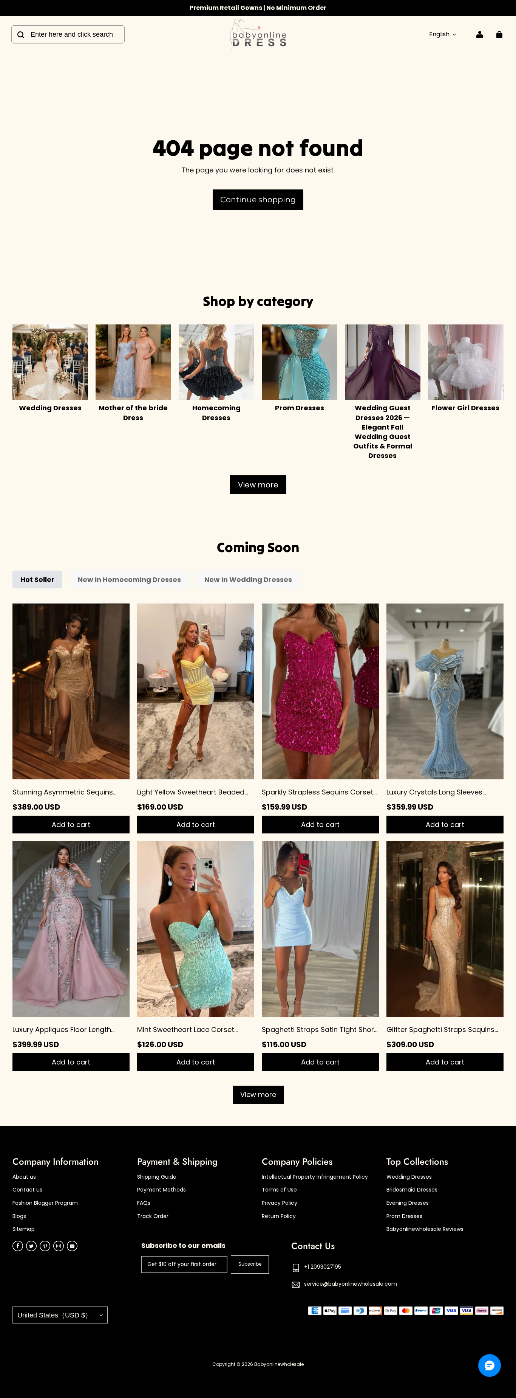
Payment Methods (161, 1189)
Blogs (19, 1216)
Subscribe (249, 1264)
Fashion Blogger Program (45, 1203)
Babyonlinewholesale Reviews (424, 1229)
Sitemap (23, 1229)
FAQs (143, 1203)
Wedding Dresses (409, 1177)
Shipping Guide (156, 1177)
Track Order (152, 1216)
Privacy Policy (279, 1203)
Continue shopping (258, 199)
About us (24, 1177)
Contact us (27, 1189)
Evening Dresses (407, 1203)
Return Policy (279, 1216)
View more (258, 484)
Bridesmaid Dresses (411, 1189)
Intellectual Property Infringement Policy (315, 1177)
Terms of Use (279, 1189)
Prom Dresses (404, 1216)
